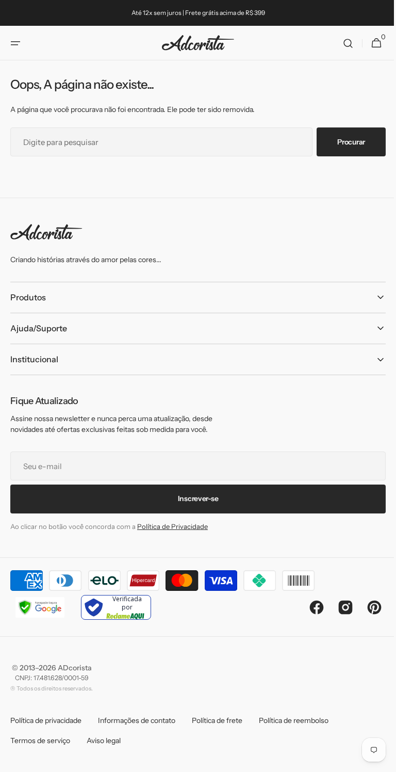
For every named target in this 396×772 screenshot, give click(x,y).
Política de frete (217, 720)
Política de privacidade (45, 720)
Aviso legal (104, 740)
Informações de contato (136, 720)
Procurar (343, 142)
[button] (15, 43)
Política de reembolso (293, 720)
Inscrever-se (194, 498)
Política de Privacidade (172, 526)
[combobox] (157, 141)
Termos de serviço (40, 740)
